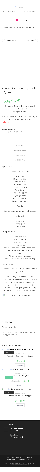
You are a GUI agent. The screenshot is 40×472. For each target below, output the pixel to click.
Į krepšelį (20, 385)
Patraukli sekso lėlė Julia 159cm (20, 396)
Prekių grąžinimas (12, 457)
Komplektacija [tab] (20, 150)
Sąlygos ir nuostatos (26, 457)
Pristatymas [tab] (20, 155)
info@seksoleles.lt (16, 437)
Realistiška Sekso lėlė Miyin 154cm (20, 356)
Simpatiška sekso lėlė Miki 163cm (25, 27)
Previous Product (11, 40)
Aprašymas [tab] (20, 145)
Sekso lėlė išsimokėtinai (26, 459)
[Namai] (2, 27)
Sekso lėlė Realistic (16, 132)
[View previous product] (3, 40)
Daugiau (20, 365)
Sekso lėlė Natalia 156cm (20, 376)
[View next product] (36, 40)
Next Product (30, 40)
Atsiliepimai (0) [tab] (20, 160)
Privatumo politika (11, 459)
